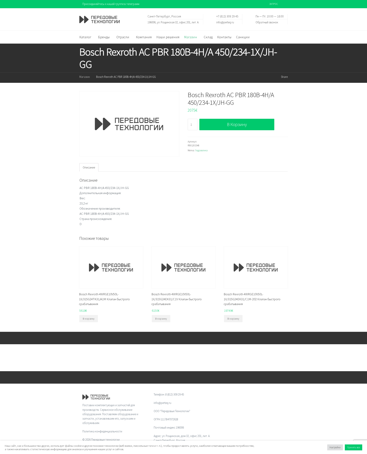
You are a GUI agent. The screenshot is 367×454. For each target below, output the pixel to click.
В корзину (237, 124)
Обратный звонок (267, 22)
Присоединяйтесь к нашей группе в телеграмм (110, 4)
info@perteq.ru (225, 22)
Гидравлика (201, 150)
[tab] (88, 167)
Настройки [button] (335, 447)
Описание (89, 167)
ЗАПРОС (273, 4)
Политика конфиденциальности (102, 431)
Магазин (84, 77)
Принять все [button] (353, 447)
